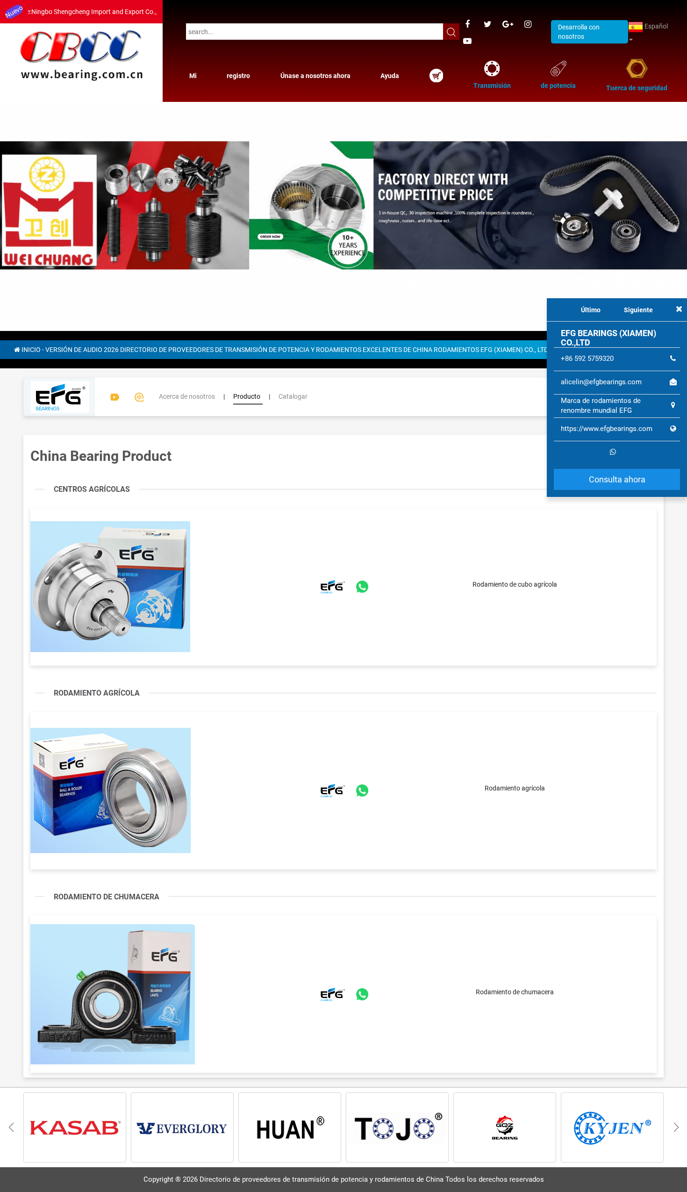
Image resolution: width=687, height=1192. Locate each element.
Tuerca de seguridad (636, 88)
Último (591, 310)
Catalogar (293, 291)
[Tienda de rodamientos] (436, 75)
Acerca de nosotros (187, 291)
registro (238, 75)
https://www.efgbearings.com (606, 428)
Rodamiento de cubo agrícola (514, 479)
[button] (676, 1022)
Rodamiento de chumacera (515, 887)
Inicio (31, 245)
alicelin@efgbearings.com (601, 382)
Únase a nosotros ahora (315, 75)
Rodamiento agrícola (515, 683)
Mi (193, 75)
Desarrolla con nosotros (579, 31)
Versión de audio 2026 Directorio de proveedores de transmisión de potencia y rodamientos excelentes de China (238, 245)
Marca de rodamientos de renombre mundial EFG (601, 405)
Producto (246, 291)
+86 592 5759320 (587, 358)
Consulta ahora (617, 479)
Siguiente (638, 310)
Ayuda (389, 75)
